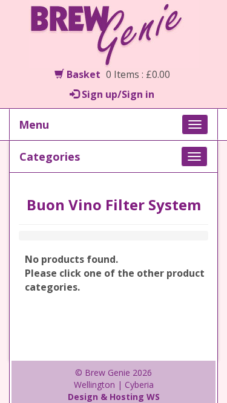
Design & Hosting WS (114, 396)
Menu (34, 124)
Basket (82, 74)
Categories (49, 156)
